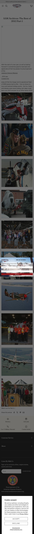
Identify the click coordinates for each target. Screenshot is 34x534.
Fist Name (3, 265)
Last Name (19, 265)
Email (2, 269)
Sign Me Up (17, 274)
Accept (16, 519)
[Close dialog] (33, 258)
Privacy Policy (24, 514)
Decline (16, 523)
